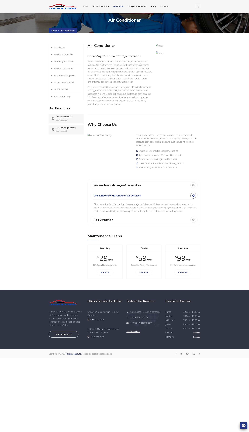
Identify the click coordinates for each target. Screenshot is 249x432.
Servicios (117, 6)
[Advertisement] (124, 376)
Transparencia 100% (64, 82)
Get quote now (64, 334)
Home (54, 30)
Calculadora (59, 47)
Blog (153, 6)
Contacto (164, 6)
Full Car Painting (62, 96)
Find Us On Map (133, 331)
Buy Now (105, 272)
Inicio (85, 6)
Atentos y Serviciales (64, 61)
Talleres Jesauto (73, 353)
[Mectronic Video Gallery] (109, 136)
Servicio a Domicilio (63, 54)
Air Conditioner (61, 89)
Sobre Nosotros (99, 6)
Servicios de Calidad (63, 68)
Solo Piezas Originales (64, 75)
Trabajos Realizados (137, 6)
